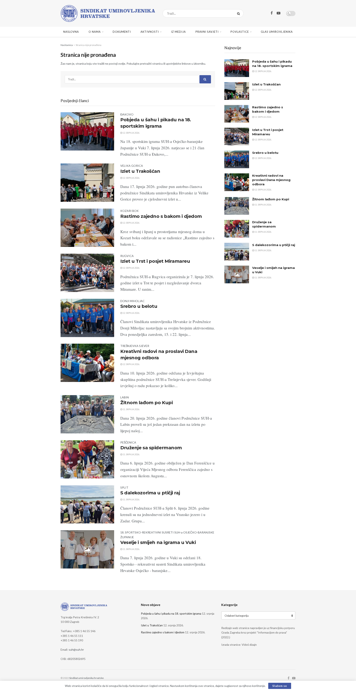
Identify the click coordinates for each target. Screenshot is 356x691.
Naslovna (71, 31)
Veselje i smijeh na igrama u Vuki (158, 542)
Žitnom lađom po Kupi (146, 402)
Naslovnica (67, 45)
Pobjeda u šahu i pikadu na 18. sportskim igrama (171, 613)
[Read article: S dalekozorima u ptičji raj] (236, 251)
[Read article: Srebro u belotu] (236, 159)
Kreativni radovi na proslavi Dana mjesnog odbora (271, 180)
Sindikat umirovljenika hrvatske (86, 677)
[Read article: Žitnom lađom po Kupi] (236, 206)
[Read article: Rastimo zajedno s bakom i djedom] (236, 114)
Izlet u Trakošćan (140, 171)
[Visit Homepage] (108, 13)
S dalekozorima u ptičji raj (150, 493)
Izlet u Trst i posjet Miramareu (155, 261)
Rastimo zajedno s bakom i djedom (161, 216)
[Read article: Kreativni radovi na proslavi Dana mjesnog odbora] (236, 182)
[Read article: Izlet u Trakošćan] (236, 91)
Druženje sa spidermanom (151, 448)
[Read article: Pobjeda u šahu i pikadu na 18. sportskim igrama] (236, 68)
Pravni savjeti (207, 31)
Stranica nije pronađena (88, 45)
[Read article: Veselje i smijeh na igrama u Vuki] (236, 274)
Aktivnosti (150, 31)
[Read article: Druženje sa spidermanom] (236, 229)
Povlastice (240, 31)
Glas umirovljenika (277, 31)
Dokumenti (122, 31)
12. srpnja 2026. (131, 132)
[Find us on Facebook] (272, 13)
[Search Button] (239, 13)
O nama (95, 31)
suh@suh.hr (76, 649)
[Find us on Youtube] (278, 13)
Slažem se (279, 685)
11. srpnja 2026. (131, 409)
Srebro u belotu (138, 306)
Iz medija (178, 31)
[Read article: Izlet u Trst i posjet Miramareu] (236, 136)
